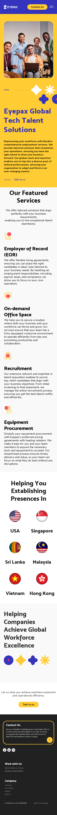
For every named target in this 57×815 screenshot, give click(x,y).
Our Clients (9, 788)
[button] (51, 7)
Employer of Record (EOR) (14, 771)
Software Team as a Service (14, 768)
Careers (7, 791)
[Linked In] (9, 750)
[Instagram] (13, 750)
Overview (8, 785)
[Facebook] (4, 750)
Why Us (8, 794)
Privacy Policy (23, 803)
